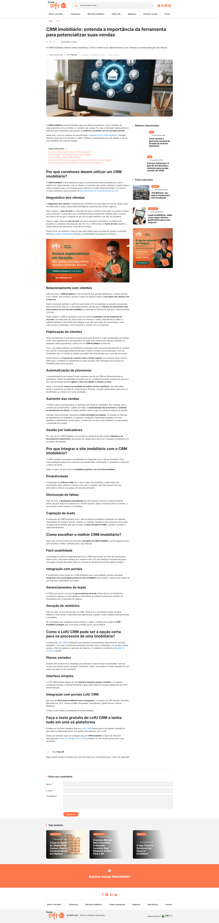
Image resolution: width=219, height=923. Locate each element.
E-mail (49, 790)
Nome (49, 784)
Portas (167, 14)
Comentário (52, 796)
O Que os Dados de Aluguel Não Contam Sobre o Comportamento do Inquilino (59, 848)
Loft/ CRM (62, 642)
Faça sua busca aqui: (88, 5)
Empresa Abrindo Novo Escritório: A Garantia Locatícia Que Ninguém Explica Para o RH (102, 847)
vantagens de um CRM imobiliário (102, 135)
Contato (168, 904)
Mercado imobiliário (96, 14)
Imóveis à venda (150, 14)
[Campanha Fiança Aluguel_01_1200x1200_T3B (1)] (153, 248)
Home (51, 21)
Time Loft (60, 752)
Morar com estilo (56, 14)
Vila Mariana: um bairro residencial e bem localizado (160, 195)
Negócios (132, 14)
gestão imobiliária (63, 234)
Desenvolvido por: (154, 916)
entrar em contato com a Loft (72, 738)
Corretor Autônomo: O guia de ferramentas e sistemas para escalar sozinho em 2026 (158, 167)
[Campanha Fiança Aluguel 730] (87, 260)
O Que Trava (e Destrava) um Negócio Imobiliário (145, 849)
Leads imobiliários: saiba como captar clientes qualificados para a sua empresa (160, 219)
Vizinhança (75, 14)
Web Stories (153, 904)
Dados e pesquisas (117, 904)
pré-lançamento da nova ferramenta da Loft (99, 191)
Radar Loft (116, 14)
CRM (58, 21)
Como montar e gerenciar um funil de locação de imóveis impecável (159, 142)
